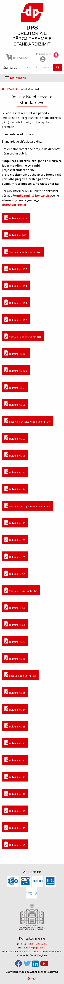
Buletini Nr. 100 (17, 370)
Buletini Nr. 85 (16, 692)
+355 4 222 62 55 (37, 943)
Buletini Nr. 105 (17, 269)
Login (33, 978)
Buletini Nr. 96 (16, 455)
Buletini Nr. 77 (16, 828)
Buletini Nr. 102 (17, 320)
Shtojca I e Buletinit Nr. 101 (24, 337)
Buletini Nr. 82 (16, 743)
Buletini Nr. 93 (16, 523)
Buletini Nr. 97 (16, 438)
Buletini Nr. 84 (16, 709)
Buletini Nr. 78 (16, 811)
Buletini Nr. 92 (16, 540)
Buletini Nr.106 (17, 235)
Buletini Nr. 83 (16, 726)
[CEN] (26, 881)
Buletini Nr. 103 (17, 303)
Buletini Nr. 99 (16, 388)
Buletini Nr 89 (16, 608)
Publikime (12, 88)
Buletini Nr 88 (16, 624)
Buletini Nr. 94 (16, 489)
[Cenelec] (38, 881)
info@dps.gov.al (14, 205)
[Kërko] (57, 67)
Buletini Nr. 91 (16, 557)
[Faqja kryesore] (3, 88)
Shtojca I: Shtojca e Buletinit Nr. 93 (29, 506)
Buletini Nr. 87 (16, 642)
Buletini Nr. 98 (16, 404)
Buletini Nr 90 (16, 574)
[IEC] (51, 881)
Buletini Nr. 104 (17, 286)
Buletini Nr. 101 (17, 354)
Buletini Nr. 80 (16, 777)
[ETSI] (32, 893)
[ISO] (13, 881)
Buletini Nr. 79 (16, 794)
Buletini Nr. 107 (17, 218)
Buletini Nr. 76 (16, 845)
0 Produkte (20, 58)
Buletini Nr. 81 (16, 760)
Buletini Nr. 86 (16, 658)
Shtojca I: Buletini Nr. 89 (22, 591)
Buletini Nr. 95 (16, 472)
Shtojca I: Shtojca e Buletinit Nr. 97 (29, 421)
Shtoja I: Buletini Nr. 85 (22, 675)
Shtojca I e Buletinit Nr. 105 (24, 252)
